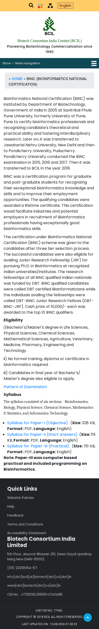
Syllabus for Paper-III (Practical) (38, 446)
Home (17, 78)
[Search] (31, 5)
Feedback (15, 515)
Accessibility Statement (26, 533)
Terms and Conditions (25, 524)
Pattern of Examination (25, 387)
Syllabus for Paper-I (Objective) (37, 423)
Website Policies (20, 498)
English (65, 5)
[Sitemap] (50, 5)
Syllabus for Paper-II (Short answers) (42, 434)
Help (10, 506)
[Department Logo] (49, 26)
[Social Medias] (40, 5)
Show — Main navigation (21, 63)
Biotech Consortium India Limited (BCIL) (50, 41)
